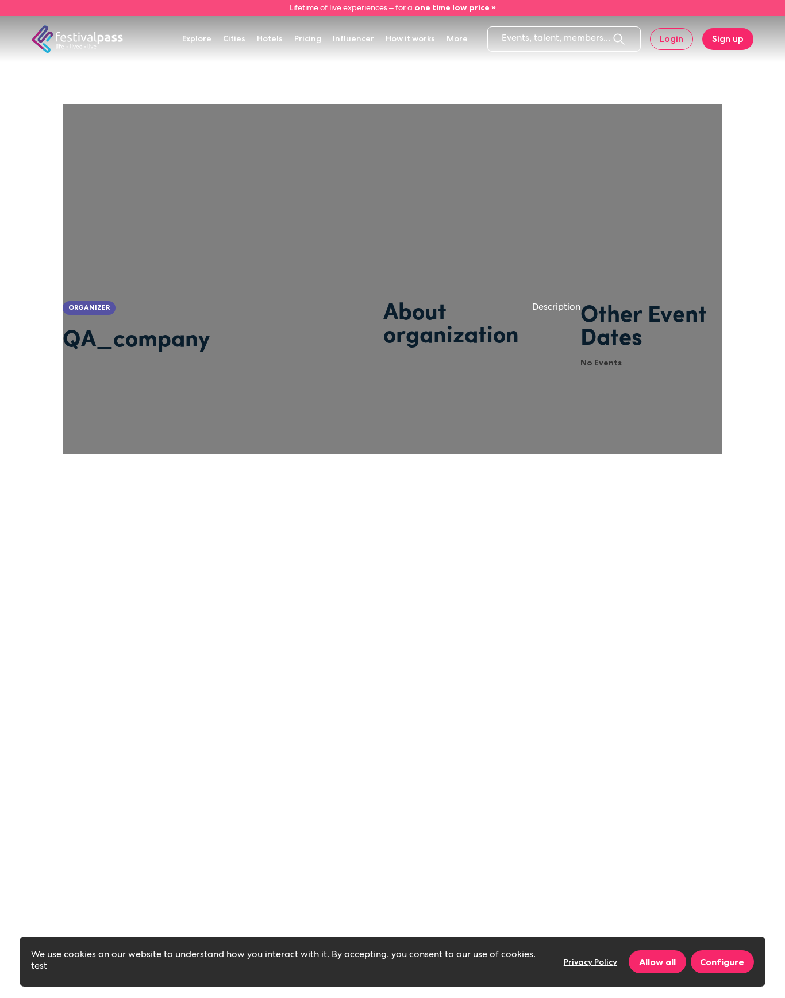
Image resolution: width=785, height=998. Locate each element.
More (457, 38)
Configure (722, 962)
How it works (410, 38)
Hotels (270, 38)
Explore (196, 38)
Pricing (307, 38)
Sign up (728, 38)
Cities (234, 38)
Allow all (657, 962)
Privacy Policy (590, 962)
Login (671, 38)
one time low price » (455, 7)
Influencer (353, 38)
